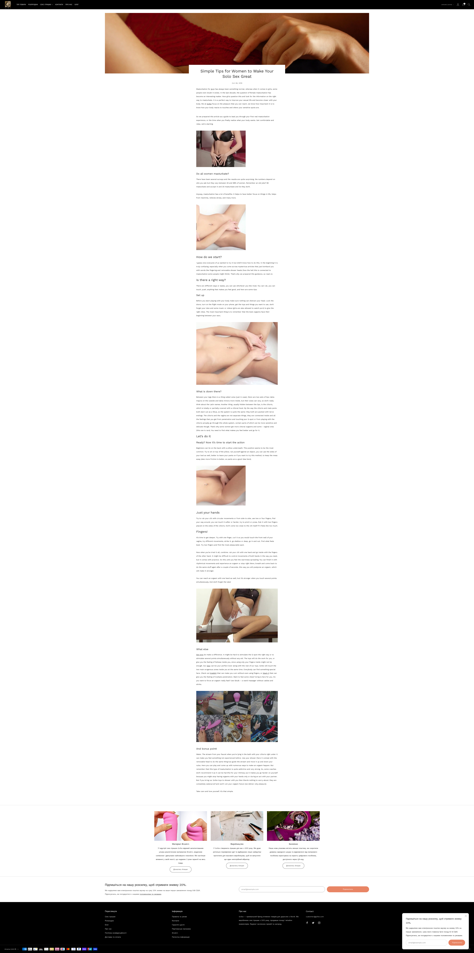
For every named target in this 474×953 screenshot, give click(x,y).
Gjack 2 (266, 673)
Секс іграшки (45, 4)
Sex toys (199, 655)
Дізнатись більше (180, 869)
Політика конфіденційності (115, 933)
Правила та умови (179, 917)
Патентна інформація (181, 937)
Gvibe (209, 104)
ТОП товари (21, 4)
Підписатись (457, 942)
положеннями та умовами (150, 894)
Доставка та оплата (113, 937)
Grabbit (213, 673)
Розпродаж (33, 4)
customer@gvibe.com (315, 917)
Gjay (208, 666)
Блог (77, 4)
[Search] (469, 4)
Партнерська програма (181, 929)
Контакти (59, 4)
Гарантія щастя (178, 925)
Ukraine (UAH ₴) (446, 4)
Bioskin (175, 933)
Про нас (68, 4)
